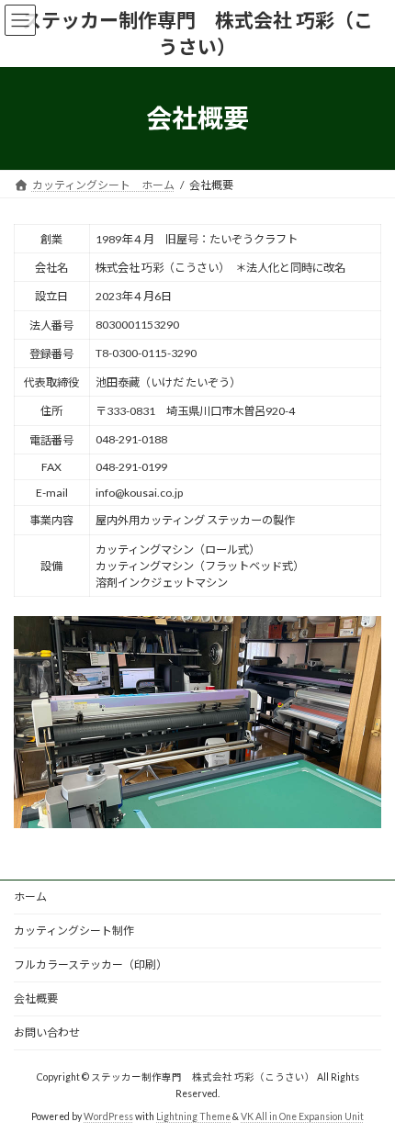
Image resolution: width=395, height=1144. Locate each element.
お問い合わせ (47, 1032)
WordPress (108, 1116)
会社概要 (36, 998)
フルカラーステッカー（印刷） (90, 964)
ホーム (30, 896)
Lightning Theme (193, 1116)
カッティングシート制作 (74, 930)
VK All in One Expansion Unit (302, 1116)
